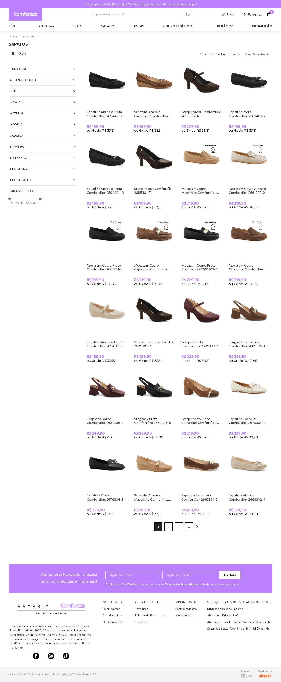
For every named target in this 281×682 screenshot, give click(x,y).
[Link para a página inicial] (13, 36)
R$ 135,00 (16, 203)
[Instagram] (51, 656)
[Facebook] (36, 656)
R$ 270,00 (32, 203)
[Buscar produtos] (188, 14)
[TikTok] (66, 656)
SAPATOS (28, 36)
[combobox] (140, 14)
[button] (42, 69)
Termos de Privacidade (181, 584)
